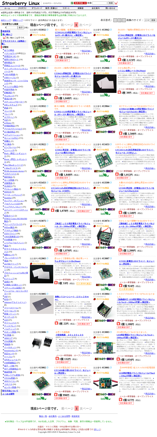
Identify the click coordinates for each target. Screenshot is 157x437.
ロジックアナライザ (13, 224)
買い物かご (7, 34)
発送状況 (6, 31)
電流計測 (8, 99)
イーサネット (10, 347)
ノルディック (10, 329)
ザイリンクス (10, 323)
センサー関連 (10, 387)
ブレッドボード (11, 258)
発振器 (7, 344)
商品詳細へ (87, 51)
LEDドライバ (10, 233)
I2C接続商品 (9, 132)
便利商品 (8, 62)
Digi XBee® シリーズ (13, 165)
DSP (6, 296)
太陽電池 (8, 183)
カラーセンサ (10, 311)
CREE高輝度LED (11, 236)
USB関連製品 (10, 363)
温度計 (7, 282)
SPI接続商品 (9, 126)
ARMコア (8, 338)
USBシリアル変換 (12, 375)
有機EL (7, 141)
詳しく (97, 429)
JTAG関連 (8, 341)
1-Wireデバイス (11, 168)
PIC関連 (7, 335)
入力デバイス (10, 174)
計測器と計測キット (13, 285)
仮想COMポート (11, 59)
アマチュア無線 (11, 230)
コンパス (8, 111)
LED (6, 320)
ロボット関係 (10, 332)
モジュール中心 (11, 138)
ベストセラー (10, 53)
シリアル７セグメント (14, 243)
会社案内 (53, 416)
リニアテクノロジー (13, 207)
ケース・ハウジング (13, 195)
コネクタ (8, 384)
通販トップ (18, 20)
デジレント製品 (11, 189)
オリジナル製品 (11, 86)
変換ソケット (10, 314)
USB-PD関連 (9, 74)
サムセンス (9, 96)
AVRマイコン (10, 381)
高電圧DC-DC (10, 56)
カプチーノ (9, 117)
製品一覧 (43, 416)
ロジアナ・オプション (14, 201)
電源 (6, 261)
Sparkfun (8, 198)
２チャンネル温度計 (13, 288)
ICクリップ (9, 279)
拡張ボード (9, 216)
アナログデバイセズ (13, 129)
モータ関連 (9, 180)
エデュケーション (12, 135)
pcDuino (7, 123)
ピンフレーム (10, 147)
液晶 (6, 246)
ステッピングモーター (14, 102)
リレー (7, 114)
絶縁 (6, 108)
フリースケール (11, 308)
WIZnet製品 (9, 227)
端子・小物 (9, 366)
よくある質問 (8, 394)
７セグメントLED (12, 204)
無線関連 (8, 372)
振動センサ (9, 255)
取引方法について (10, 391)
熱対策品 (8, 177)
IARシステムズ (10, 105)
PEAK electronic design (14, 171)
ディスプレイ (10, 326)
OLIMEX (8, 186)
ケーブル (8, 356)
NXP (6, 120)
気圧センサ (9, 353)
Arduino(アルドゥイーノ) (15, 302)
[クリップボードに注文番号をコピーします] (47, 30)
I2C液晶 (7, 144)
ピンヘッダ (9, 150)
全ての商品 (9, 50)
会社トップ (6, 20)
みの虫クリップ (11, 264)
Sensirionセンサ (11, 350)
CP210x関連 (9, 378)
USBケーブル (10, 77)
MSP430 (7, 192)
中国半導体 (9, 89)
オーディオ (9, 317)
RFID (6, 299)
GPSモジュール (11, 360)
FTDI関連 (8, 240)
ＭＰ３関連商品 (11, 369)
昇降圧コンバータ (12, 65)
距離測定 (8, 92)
